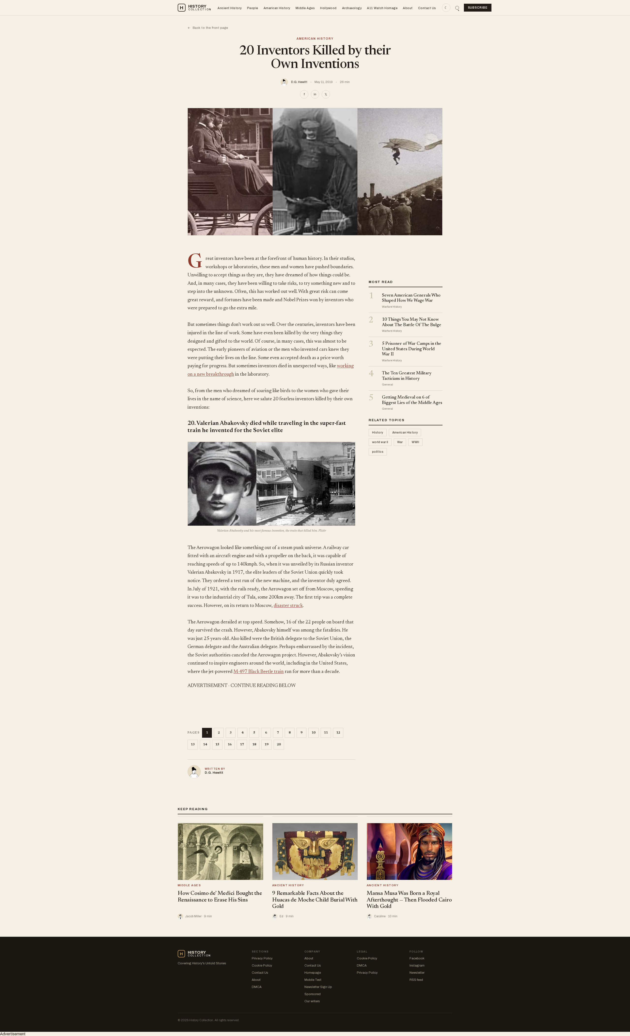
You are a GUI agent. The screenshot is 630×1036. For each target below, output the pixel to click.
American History (277, 8)
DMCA (257, 987)
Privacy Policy (262, 958)
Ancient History (230, 8)
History (377, 432)
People (252, 8)
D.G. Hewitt (299, 82)
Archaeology (352, 8)
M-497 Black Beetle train (259, 671)
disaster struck (288, 605)
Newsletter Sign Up (318, 987)
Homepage (312, 972)
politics (377, 452)
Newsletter (417, 972)
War (400, 442)
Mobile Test (312, 980)
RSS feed (416, 980)
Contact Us (427, 8)
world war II (380, 442)
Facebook (417, 958)
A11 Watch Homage (382, 8)
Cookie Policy (262, 965)
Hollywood (328, 8)
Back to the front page (208, 28)
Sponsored (312, 994)
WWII (415, 442)
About (408, 8)
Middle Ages (305, 8)
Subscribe (478, 7)
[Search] (457, 8)
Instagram (417, 965)
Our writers (312, 1001)
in (315, 94)
